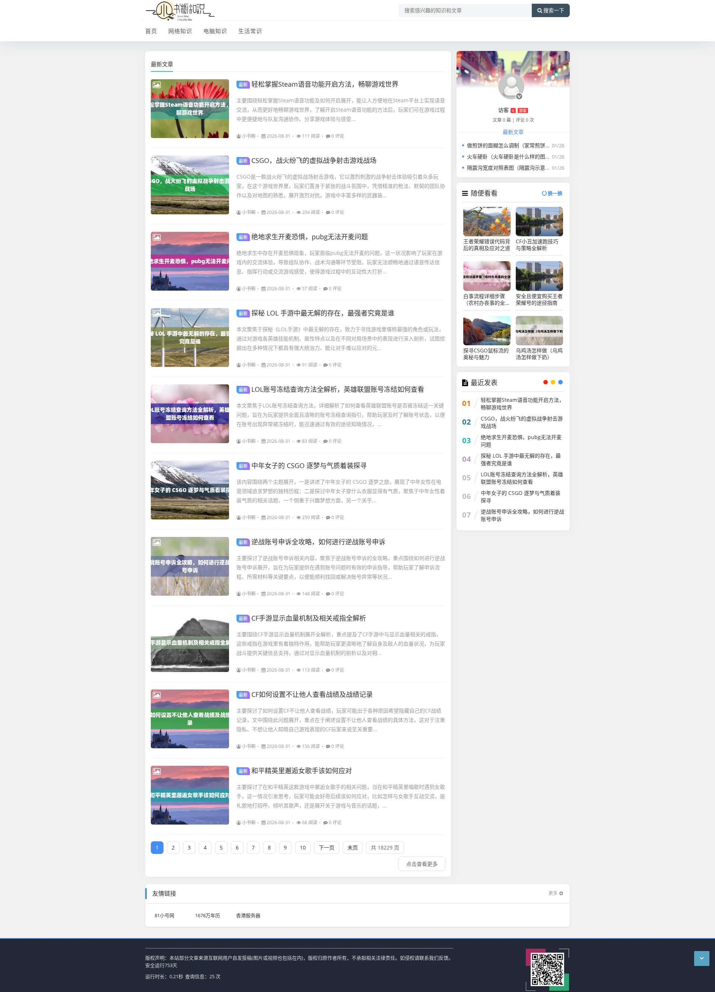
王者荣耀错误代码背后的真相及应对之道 (486, 245)
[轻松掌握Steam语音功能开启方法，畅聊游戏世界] (190, 108)
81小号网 (164, 915)
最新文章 (162, 64)
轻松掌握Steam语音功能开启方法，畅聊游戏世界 (318, 84)
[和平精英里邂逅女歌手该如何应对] (190, 795)
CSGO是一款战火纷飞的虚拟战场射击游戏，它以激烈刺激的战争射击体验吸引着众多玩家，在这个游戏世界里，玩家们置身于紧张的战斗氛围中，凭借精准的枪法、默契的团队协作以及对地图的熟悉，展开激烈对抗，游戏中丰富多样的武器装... (340, 186)
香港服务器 (248, 915)
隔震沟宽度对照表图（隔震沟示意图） (511, 167)
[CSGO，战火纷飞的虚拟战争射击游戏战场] (190, 185)
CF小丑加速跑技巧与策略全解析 (537, 245)
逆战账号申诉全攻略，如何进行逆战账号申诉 (312, 541)
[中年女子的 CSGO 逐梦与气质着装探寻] (190, 490)
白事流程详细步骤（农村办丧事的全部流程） (486, 299)
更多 (553, 893)
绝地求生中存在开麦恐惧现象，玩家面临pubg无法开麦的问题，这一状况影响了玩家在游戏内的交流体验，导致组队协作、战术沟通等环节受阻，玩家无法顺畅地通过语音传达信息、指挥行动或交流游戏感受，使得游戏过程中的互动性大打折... (339, 262)
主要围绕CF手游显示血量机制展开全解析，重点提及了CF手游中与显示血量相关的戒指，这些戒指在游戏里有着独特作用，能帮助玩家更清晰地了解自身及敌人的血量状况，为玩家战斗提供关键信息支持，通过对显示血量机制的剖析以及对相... (340, 643)
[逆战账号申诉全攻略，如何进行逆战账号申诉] (190, 566)
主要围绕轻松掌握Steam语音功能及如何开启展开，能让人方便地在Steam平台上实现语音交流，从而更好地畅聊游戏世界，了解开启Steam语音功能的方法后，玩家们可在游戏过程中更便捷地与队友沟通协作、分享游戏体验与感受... (340, 109)
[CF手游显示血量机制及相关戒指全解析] (190, 642)
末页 (352, 847)
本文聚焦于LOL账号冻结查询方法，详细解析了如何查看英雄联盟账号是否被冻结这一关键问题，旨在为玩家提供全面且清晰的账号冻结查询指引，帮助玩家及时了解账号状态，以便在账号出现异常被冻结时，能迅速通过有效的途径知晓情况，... (340, 415)
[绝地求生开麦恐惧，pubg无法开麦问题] (190, 261)
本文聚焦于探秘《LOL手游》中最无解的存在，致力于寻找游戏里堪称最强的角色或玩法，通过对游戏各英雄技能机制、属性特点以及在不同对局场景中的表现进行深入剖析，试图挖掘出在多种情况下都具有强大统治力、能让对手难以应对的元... (340, 338)
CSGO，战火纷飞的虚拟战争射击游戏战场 (307, 160)
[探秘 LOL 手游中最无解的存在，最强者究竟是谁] (190, 337)
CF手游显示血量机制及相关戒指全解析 (302, 618)
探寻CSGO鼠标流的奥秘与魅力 (486, 354)
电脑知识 (215, 31)
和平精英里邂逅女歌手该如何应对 (295, 770)
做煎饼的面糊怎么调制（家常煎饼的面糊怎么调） (524, 145)
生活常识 (250, 31)
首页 (151, 31)
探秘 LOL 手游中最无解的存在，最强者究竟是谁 (316, 312)
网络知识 (180, 31)
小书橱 (248, 136)
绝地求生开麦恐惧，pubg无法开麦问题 (303, 236)
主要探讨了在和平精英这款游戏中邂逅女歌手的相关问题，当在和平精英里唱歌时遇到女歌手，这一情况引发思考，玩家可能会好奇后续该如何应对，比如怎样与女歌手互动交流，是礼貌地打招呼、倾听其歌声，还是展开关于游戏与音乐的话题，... (340, 796)
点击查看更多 (422, 863)
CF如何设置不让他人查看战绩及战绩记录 (306, 694)
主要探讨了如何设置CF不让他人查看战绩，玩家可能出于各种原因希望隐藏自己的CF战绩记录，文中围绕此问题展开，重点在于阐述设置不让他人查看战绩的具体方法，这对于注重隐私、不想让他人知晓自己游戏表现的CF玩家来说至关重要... (340, 720)
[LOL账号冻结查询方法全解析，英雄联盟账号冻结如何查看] (190, 413)
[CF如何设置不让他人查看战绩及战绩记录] (190, 718)
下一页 (326, 847)
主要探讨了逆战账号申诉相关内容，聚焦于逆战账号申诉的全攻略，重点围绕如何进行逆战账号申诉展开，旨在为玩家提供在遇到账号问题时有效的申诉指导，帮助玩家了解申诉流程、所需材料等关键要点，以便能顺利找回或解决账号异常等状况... (340, 567)
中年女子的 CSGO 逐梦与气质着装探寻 (303, 465)
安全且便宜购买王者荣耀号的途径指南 (539, 299)
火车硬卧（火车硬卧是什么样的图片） (511, 156)
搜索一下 (553, 10)
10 (303, 847)
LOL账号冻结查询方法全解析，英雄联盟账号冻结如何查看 (331, 389)
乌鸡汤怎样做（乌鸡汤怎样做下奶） (539, 354)
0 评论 (337, 136)
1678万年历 (207, 915)
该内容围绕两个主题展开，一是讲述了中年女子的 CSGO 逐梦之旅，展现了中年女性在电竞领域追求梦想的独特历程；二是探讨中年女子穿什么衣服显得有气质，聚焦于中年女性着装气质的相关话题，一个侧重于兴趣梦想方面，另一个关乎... (340, 491)
